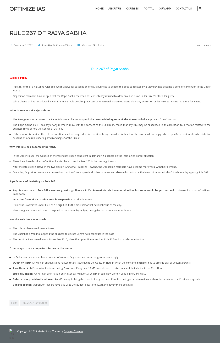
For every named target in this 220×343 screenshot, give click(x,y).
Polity (14, 302)
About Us (115, 8)
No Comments (203, 45)
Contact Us (184, 8)
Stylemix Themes (73, 331)
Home (99, 8)
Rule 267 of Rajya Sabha (34, 302)
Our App (165, 8)
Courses (132, 8)
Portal (149, 8)
